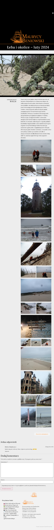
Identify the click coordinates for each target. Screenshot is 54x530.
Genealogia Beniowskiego (12, 506)
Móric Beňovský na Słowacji (12, 503)
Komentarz (4, 462)
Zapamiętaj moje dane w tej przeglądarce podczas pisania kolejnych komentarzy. (24, 485)
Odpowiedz (7, 451)
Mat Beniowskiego (10, 518)
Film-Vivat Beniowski (10, 510)
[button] (53, 13)
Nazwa (2, 479)
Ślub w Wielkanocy (10, 508)
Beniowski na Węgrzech (11, 505)
